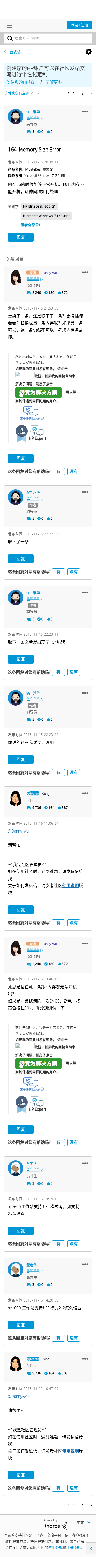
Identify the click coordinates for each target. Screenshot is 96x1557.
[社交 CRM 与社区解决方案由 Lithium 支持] (55, 1524)
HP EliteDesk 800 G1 (39, 206)
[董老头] (15, 1168)
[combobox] (48, 38)
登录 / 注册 (79, 25)
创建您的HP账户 (21, 82)
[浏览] (8, 25)
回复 (20, 237)
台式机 (15, 52)
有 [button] (58, 471)
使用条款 (55, 1547)
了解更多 (54, 82)
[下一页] (90, 93)
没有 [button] (74, 471)
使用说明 (70, 885)
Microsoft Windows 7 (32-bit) (46, 216)
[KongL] (15, 798)
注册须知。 (75, 1547)
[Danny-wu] (15, 277)
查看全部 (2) (30, 224)
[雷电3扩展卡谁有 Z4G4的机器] (32, 93)
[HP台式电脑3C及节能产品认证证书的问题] (37, 93)
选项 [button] (88, 52)
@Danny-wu (18, 831)
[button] (85, 111)
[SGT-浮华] (15, 116)
